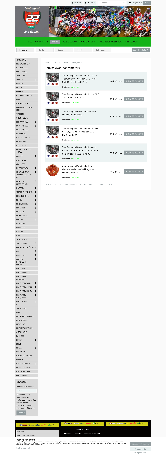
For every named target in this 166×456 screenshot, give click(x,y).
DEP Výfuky (21, 352)
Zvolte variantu (135, 81)
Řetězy (19, 340)
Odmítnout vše (140, 449)
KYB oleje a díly (23, 138)
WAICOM (19, 91)
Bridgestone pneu (24, 328)
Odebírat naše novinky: (25, 386)
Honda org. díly (23, 371)
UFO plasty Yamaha (24, 283)
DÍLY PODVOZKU (22, 168)
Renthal (20, 83)
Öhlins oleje (22, 118)
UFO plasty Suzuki (24, 287)
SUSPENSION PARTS (87, 42)
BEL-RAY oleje (22, 122)
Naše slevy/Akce (132, 42)
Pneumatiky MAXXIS (25, 316)
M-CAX (19, 348)
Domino (19, 99)
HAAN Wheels (22, 68)
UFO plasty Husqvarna (21, 296)
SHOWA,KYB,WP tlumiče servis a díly (23, 175)
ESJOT (18, 344)
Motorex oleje (22, 130)
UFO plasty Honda (24, 291)
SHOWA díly (21, 141)
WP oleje (20, 114)
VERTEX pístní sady (24, 192)
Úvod (30, 42)
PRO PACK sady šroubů (26, 247)
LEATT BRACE (21, 227)
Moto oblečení (41, 42)
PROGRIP (19, 220)
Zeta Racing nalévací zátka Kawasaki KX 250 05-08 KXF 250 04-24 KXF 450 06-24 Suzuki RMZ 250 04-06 (80, 150)
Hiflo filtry (21, 145)
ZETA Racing (21, 239)
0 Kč (146, 3)
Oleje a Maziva (68, 42)
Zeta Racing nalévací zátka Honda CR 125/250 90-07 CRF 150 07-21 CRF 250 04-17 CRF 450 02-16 (80, 78)
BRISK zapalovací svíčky (23, 150)
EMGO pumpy (21, 375)
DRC (17, 251)
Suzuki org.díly (23, 367)
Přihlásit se (77, 3)
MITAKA (19, 200)
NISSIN (19, 235)
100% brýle (21, 308)
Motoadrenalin (23, 64)
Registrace (91, 3)
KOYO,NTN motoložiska (22, 182)
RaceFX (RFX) (21, 255)
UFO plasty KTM (23, 272)
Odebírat (21, 412)
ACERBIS (19, 79)
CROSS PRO (20, 164)
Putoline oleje (22, 126)
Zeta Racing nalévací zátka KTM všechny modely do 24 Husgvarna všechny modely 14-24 (78, 169)
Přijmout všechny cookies (141, 444)
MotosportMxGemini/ (127, 429)
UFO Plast (20, 268)
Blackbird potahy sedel (24, 108)
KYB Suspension (23, 363)
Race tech (20, 336)
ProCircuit (21, 208)
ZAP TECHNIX (21, 243)
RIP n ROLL (20, 223)
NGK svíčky (21, 160)
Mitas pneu (21, 324)
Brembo (19, 156)
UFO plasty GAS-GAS (23, 302)
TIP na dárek (21, 60)
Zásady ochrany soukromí (24, 448)
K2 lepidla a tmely (24, 95)
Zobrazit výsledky (140, 50)
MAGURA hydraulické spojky (22, 262)
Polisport (20, 212)
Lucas (18, 312)
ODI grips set (22, 103)
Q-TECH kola (21, 332)
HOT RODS (20, 188)
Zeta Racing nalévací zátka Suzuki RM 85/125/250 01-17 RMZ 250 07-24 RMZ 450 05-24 (80, 131)
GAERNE (19, 231)
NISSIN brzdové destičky (111, 42)
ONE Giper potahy (24, 356)
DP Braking (21, 134)
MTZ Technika (22, 204)
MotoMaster (22, 87)
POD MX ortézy (22, 216)
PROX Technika (22, 196)
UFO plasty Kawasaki (21, 277)
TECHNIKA (55, 42)
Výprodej (20, 360)
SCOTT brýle (21, 72)
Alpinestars (21, 76)
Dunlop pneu (22, 320)
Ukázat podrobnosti (140, 453)
